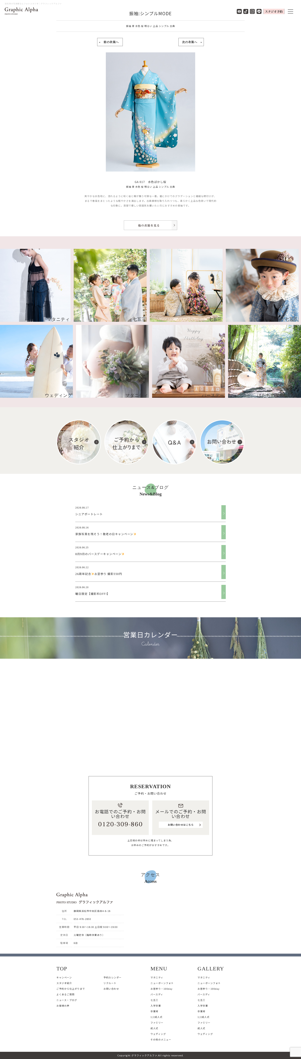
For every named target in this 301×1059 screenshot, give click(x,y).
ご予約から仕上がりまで (70, 988)
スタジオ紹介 (64, 983)
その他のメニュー (160, 1039)
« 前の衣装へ (110, 42)
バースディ (156, 994)
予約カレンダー (112, 977)
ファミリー (157, 1022)
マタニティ (156, 977)
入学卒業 (155, 1005)
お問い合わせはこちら (181, 824)
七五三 (154, 1000)
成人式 (154, 1028)
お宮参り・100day (161, 988)
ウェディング (158, 1033)
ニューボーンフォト (162, 983)
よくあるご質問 (65, 994)
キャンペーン (64, 977)
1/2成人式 (156, 1017)
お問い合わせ (111, 988)
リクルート (109, 983)
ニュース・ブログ (66, 1000)
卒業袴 (154, 1011)
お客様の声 (62, 1005)
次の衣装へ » (191, 42)
